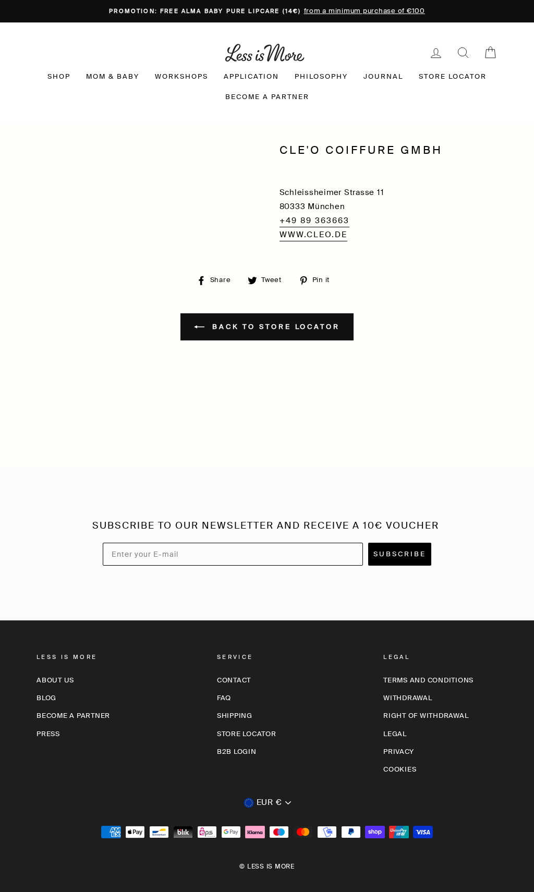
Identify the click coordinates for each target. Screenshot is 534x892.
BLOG (46, 697)
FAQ (224, 697)
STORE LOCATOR (453, 76)
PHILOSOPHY (321, 76)
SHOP (58, 76)
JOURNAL (383, 76)
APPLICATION (251, 76)
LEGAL (395, 733)
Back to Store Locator (274, 326)
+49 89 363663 (314, 220)
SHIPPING (234, 715)
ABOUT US (55, 680)
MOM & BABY (112, 76)
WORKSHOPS (181, 76)
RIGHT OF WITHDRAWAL (425, 715)
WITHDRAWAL (407, 697)
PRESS (48, 733)
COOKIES (399, 769)
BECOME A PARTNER (267, 96)
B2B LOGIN (237, 751)
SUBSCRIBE (399, 553)
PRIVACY (398, 751)
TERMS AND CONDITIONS (428, 680)
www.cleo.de (313, 234)
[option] (267, 11)
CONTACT (234, 680)
